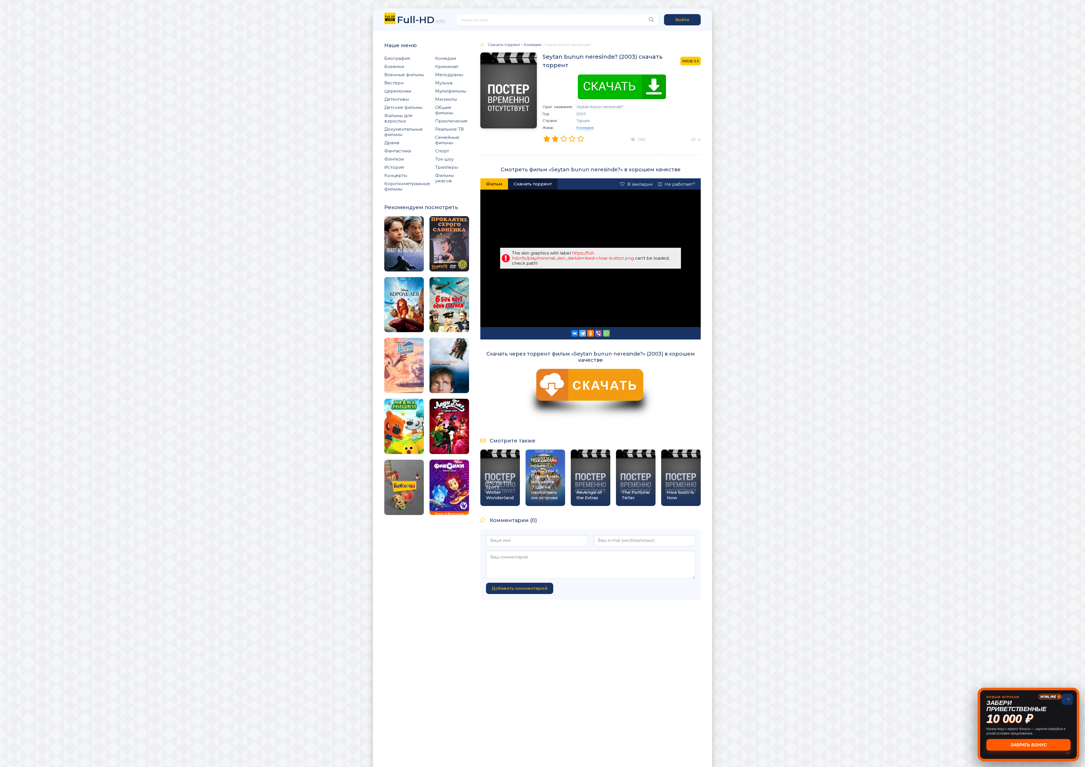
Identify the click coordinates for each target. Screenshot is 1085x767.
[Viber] (598, 333)
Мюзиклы (446, 99)
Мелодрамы (449, 74)
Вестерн (393, 83)
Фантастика (397, 151)
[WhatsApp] (606, 333)
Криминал (446, 66)
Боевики (394, 66)
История (394, 167)
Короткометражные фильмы (407, 186)
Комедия (585, 127)
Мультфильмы (450, 91)
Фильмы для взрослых (398, 118)
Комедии (445, 58)
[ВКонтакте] (574, 333)
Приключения (451, 121)
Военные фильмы (404, 74)
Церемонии (397, 91)
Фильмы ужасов (444, 178)
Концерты (395, 175)
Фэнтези (394, 159)
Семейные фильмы (447, 140)
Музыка (443, 83)
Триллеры (446, 167)
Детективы (396, 99)
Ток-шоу (444, 159)
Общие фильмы (444, 110)
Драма (391, 142)
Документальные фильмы (403, 131)
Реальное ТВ (449, 129)
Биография (397, 58)
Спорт (442, 151)
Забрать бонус (1028, 744)
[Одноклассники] (590, 333)
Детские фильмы (403, 107)
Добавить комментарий (520, 588)
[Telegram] (582, 333)
